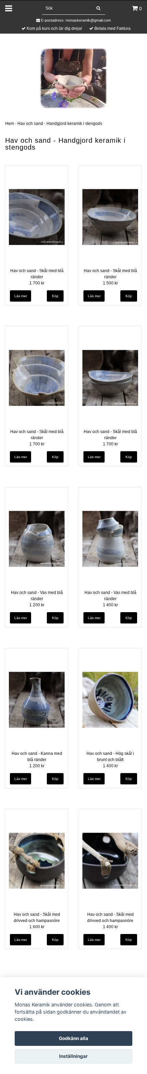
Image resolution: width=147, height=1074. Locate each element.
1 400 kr (110, 605)
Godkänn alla (73, 1038)
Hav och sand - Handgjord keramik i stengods (59, 123)
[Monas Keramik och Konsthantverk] (73, 77)
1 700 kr (36, 283)
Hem (9, 123)
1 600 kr (36, 926)
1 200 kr (36, 605)
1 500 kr (110, 283)
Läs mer (20, 296)
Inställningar (73, 1056)
